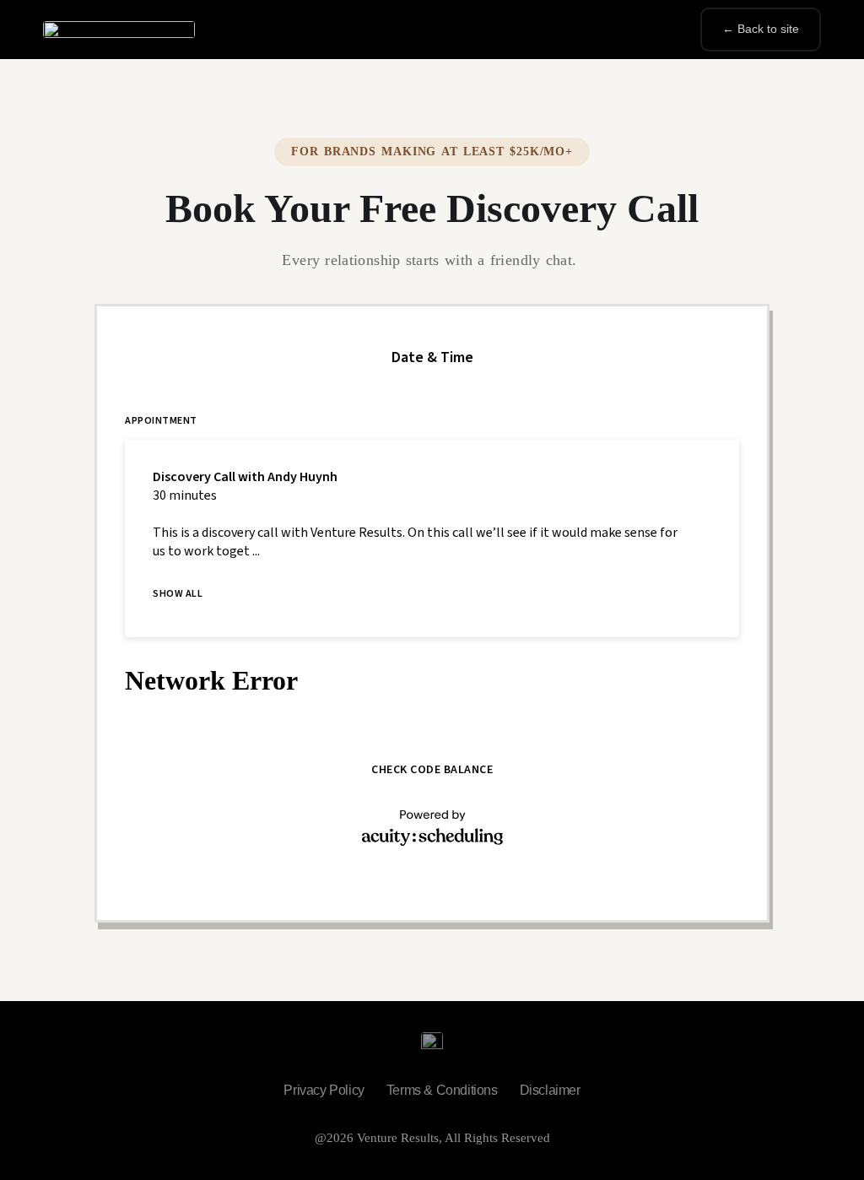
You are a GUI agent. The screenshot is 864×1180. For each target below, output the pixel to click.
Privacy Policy (324, 1090)
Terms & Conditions (442, 1090)
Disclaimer (550, 1090)
